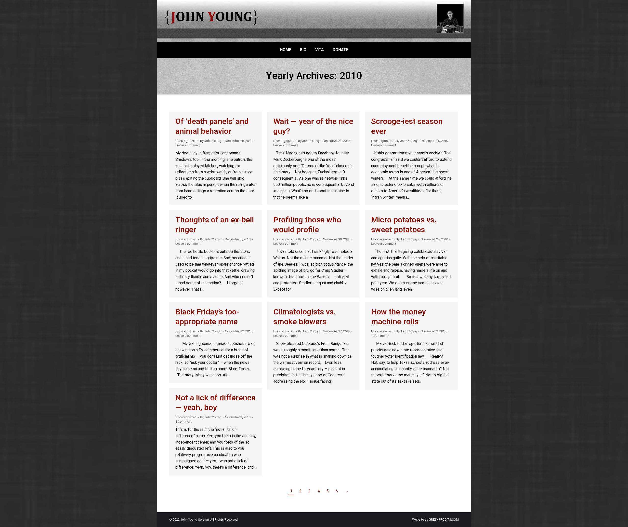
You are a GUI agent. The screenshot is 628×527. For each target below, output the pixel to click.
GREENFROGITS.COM (444, 519)
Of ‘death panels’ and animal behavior (212, 126)
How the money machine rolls (398, 316)
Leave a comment (187, 145)
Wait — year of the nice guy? (313, 126)
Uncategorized (185, 141)
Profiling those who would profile (307, 224)
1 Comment (379, 336)
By (210, 141)
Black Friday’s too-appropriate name (207, 316)
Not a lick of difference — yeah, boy (215, 402)
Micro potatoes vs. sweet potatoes (403, 224)
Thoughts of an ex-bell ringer (214, 224)
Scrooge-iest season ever (407, 126)
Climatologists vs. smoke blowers (304, 316)
